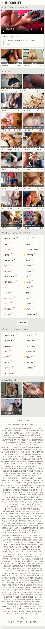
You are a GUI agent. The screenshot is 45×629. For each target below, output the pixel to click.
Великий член (19, 41)
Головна (11, 622)
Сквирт (32, 41)
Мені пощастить (31, 622)
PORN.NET (13, 2)
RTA (22, 618)
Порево (27, 41)
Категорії (19, 622)
